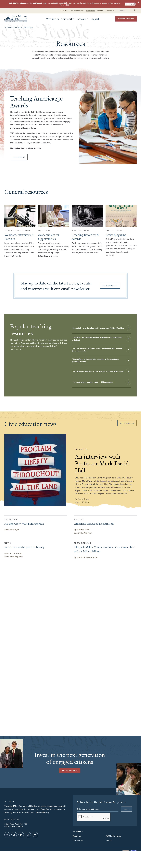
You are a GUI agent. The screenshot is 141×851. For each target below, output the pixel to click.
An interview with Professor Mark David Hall (102, 463)
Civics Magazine (116, 235)
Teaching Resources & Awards (85, 237)
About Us (77, 836)
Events (109, 840)
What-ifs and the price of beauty (24, 547)
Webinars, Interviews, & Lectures (19, 237)
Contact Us (78, 840)
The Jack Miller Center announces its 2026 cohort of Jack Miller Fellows (104, 549)
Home (9, 27)
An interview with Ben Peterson (24, 524)
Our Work (18, 27)
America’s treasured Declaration (94, 524)
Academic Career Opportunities (48, 237)
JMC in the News (113, 836)
